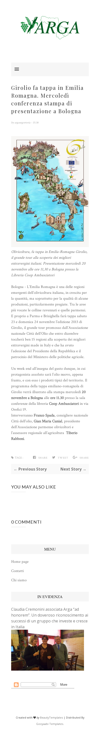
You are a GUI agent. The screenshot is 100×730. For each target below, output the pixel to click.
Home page (20, 561)
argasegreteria (23, 122)
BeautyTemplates (51, 717)
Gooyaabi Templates (49, 724)
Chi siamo (19, 580)
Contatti (17, 570)
